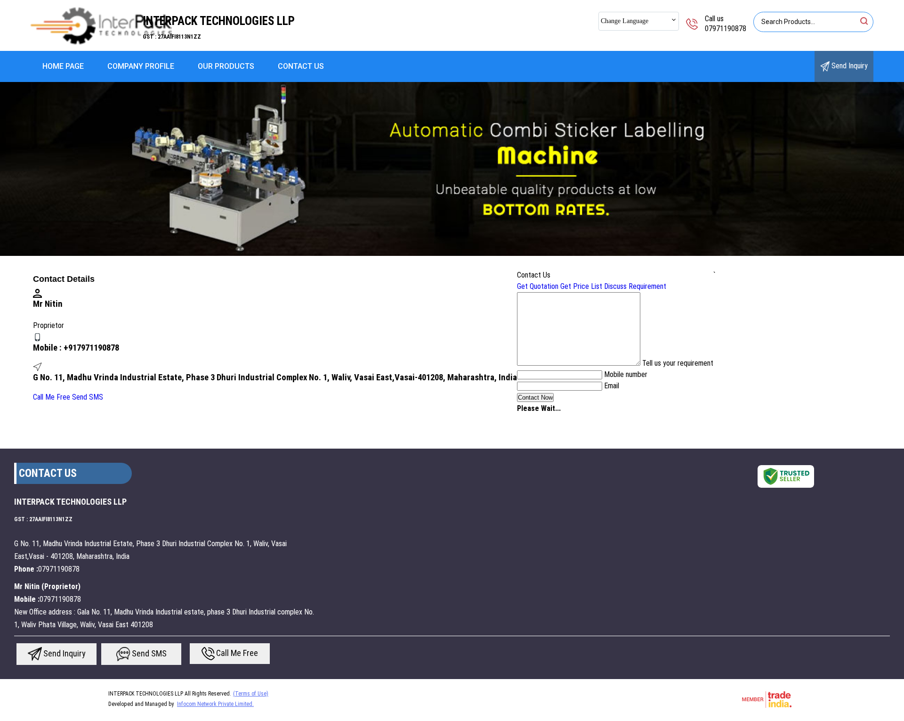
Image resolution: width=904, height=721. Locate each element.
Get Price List (581, 286)
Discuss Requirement (635, 286)
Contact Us (301, 66)
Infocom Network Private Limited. (215, 704)
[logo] (101, 44)
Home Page (63, 66)
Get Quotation (537, 286)
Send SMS (87, 397)
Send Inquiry (849, 65)
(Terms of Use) (250, 693)
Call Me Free (51, 397)
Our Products (226, 66)
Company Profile (140, 66)
